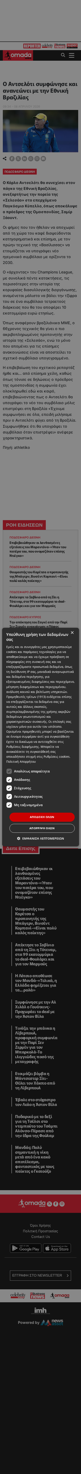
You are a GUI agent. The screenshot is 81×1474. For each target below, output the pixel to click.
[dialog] (40, 737)
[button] (40, 838)
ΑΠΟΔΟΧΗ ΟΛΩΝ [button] (42, 817)
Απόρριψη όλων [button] (42, 828)
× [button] (72, 632)
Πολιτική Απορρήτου (21, 761)
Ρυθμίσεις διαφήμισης (22, 747)
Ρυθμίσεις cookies (57, 756)
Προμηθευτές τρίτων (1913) (26, 697)
